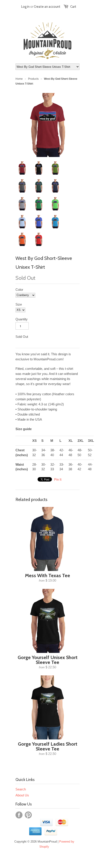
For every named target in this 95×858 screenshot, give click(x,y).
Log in (25, 7)
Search (20, 789)
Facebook (19, 814)
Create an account (47, 7)
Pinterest (28, 814)
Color (19, 289)
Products (33, 78)
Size (18, 304)
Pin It (57, 479)
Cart (73, 7)
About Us (22, 795)
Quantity (21, 319)
